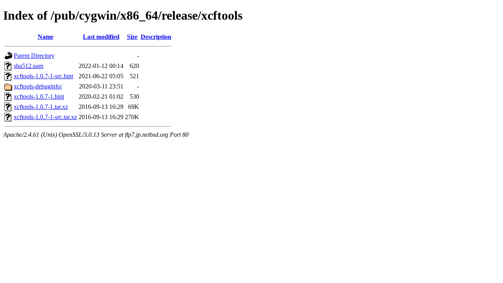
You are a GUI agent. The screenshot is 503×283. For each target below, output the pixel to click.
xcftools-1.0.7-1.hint (39, 96)
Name (45, 36)
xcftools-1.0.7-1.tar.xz (41, 106)
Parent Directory (34, 55)
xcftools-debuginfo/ (38, 86)
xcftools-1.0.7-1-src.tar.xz (45, 117)
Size (132, 36)
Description (156, 36)
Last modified (101, 36)
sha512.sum (28, 65)
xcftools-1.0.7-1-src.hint (43, 76)
